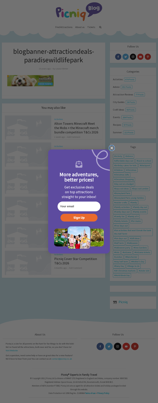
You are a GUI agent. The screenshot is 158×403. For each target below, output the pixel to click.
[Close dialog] (111, 148)
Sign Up (79, 218)
